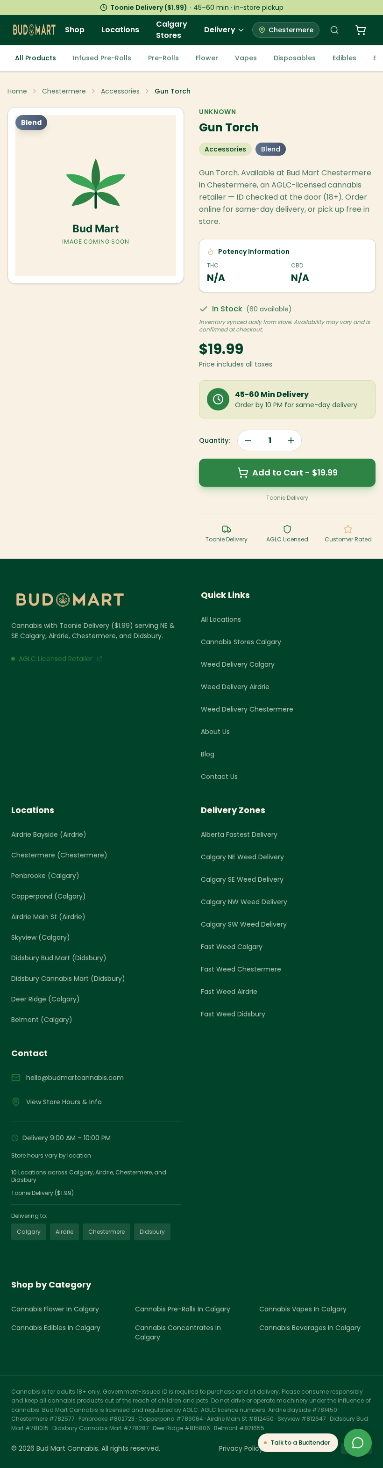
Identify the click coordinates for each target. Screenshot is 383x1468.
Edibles (344, 58)
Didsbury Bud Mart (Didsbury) (58, 958)
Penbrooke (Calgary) (45, 875)
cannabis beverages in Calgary (310, 1327)
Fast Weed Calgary (231, 946)
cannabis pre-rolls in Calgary (182, 1309)
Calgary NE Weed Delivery (242, 857)
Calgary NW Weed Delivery (244, 902)
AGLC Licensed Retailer (55, 658)
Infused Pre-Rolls (102, 58)
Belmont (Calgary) (41, 1019)
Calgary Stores (171, 30)
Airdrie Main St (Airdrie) (48, 916)
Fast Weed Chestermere (241, 969)
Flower (207, 58)
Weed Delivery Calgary (238, 664)
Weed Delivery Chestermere (247, 709)
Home (17, 91)
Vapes (246, 58)
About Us (215, 731)
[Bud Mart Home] (96, 600)
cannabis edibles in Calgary (55, 1327)
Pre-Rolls (163, 58)
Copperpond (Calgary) (48, 896)
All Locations (221, 619)
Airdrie (64, 1232)
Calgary (29, 1232)
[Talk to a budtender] (358, 1443)
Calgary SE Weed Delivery (242, 879)
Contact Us (219, 776)
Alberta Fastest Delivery (239, 834)
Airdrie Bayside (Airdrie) (48, 834)
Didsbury (152, 1232)
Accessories (120, 91)
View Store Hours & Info (64, 1102)
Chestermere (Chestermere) (59, 855)
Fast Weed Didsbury (233, 1014)
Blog (207, 754)
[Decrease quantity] (248, 440)
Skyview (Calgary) (40, 937)
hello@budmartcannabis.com (75, 1077)
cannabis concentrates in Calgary (178, 1332)
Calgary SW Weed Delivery (244, 924)
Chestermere (64, 91)
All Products (35, 58)
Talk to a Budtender (300, 1442)
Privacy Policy (241, 1448)
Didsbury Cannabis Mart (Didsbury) (68, 978)
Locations (120, 29)
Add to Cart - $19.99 (295, 472)
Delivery (219, 29)
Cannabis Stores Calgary (241, 642)
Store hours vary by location (51, 1155)
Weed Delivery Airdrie (235, 686)
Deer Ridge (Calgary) (45, 999)
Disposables (295, 58)
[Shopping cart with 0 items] (360, 30)
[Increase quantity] (291, 440)
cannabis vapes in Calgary (303, 1309)
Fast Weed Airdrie (229, 991)
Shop (75, 29)
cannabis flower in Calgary (55, 1309)
